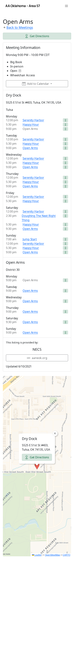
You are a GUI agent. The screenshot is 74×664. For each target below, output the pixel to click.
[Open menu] (66, 6)
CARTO (66, 554)
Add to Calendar (38, 84)
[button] (37, 466)
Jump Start (30, 239)
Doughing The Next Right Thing (39, 218)
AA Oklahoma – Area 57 (22, 5)
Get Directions (39, 36)
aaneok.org (39, 358)
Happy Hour (31, 124)
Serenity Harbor (33, 120)
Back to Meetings (19, 27)
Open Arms (30, 148)
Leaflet (37, 554)
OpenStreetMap (52, 554)
